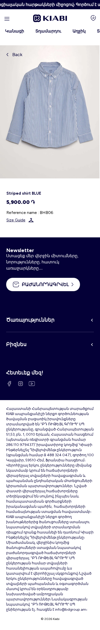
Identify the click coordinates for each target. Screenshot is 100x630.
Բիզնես (16, 344)
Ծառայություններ (30, 320)
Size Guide (15, 220)
